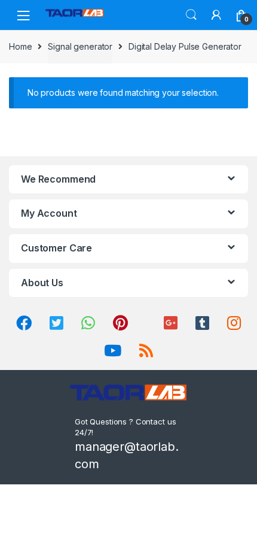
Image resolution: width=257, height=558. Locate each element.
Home (20, 46)
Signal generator (80, 46)
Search (191, 15)
